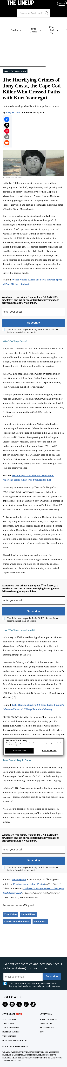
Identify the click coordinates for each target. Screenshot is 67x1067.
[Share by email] (6, 136)
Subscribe (62, 3)
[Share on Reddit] (6, 142)
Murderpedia (19, 879)
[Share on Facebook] (6, 119)
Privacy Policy (47, 1028)
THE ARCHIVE (8, 1023)
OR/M (42, 1032)
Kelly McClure (13, 112)
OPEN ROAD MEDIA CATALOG (14, 1040)
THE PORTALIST (9, 1036)
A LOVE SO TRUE (9, 1019)
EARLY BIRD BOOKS (10, 1028)
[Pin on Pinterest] (6, 131)
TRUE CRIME (19, 71)
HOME (7, 71)
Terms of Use (46, 1023)
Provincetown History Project (29, 884)
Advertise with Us (48, 1019)
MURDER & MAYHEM (10, 1032)
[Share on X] (6, 125)
